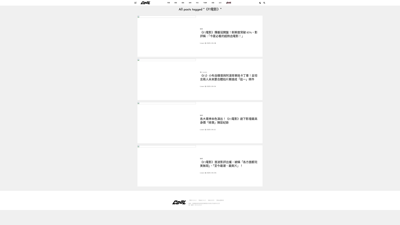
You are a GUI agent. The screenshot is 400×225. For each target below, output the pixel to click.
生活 (220, 3)
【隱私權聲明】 (220, 200)
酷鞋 (175, 3)
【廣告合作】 (210, 200)
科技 (197, 3)
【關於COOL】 (192, 200)
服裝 (183, 3)
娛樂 (190, 3)
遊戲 (213, 3)
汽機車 (205, 3)
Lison (202, 43)
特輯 (168, 3)
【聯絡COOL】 (202, 200)
